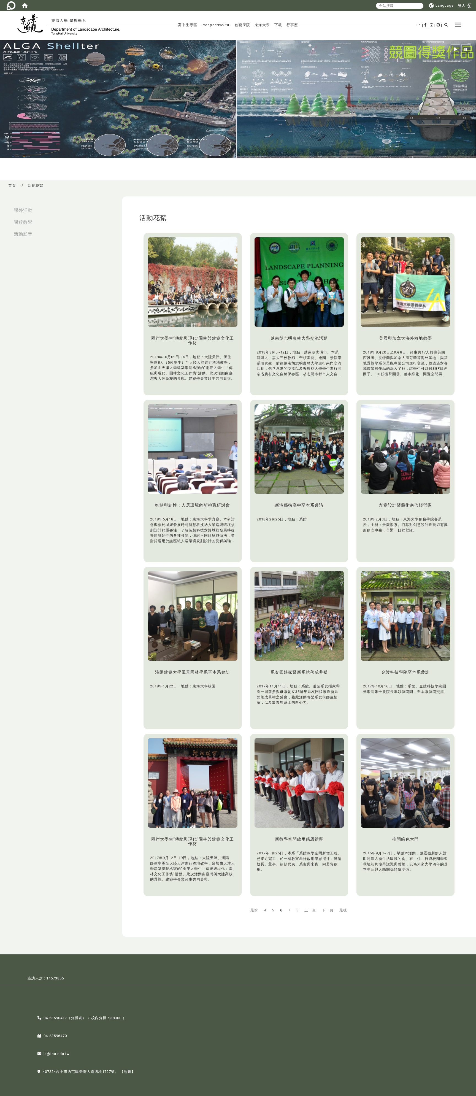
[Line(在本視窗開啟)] (438, 25)
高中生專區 (187, 25)
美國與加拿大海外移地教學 (405, 338)
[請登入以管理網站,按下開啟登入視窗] (11, 5)
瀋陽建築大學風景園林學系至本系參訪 (192, 672)
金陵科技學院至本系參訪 (405, 672)
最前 (254, 910)
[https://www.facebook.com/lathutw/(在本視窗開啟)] (425, 25)
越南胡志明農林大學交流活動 (299, 338)
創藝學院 (242, 25)
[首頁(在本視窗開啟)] (25, 5)
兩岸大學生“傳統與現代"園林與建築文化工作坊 (192, 340)
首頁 (12, 185)
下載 (278, 25)
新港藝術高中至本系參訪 (299, 505)
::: (5, 207)
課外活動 (23, 210)
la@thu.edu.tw (57, 1054)
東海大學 (262, 25)
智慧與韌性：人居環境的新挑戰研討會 (192, 505)
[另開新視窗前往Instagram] (431, 25)
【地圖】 (127, 1072)
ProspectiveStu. (216, 25)
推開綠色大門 (405, 839)
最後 (343, 910)
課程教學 (23, 222)
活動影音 (23, 234)
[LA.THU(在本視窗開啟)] (32, 24)
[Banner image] (238, 99)
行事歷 (292, 25)
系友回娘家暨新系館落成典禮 (299, 672)
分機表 (76, 1018)
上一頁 (310, 910)
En (418, 25)
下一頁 (328, 910)
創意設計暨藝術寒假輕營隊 (405, 505)
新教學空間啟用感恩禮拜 (299, 839)
